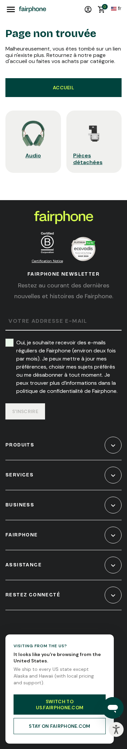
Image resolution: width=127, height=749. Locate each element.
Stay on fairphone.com (59, 726)
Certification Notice (47, 261)
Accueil (63, 88)
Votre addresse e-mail (47, 321)
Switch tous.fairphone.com (60, 704)
